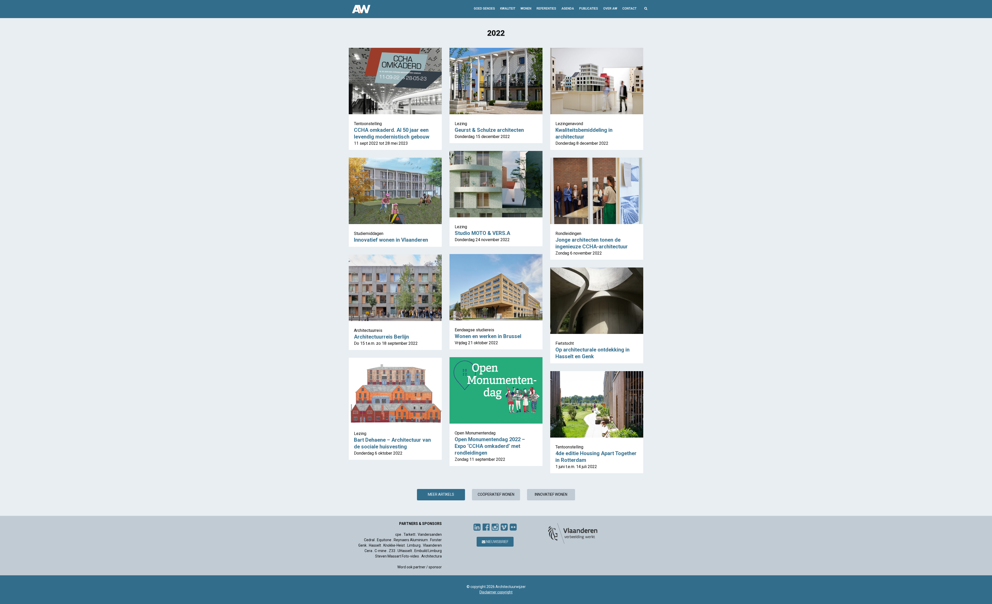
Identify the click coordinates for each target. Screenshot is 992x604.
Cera (368, 551)
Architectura (431, 556)
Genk (362, 545)
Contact (629, 8)
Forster (436, 540)
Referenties (546, 8)
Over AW (610, 8)
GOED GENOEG (484, 8)
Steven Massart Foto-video (397, 556)
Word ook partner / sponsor (419, 567)
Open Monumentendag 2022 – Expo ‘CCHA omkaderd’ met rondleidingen (490, 446)
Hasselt (375, 545)
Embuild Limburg (428, 551)
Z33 (392, 551)
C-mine (380, 551)
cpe (398, 534)
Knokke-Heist (394, 545)
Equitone (384, 540)
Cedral (369, 540)
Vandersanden (430, 534)
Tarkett (409, 534)
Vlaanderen (432, 545)
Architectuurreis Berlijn (381, 337)
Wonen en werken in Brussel (488, 336)
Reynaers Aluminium (411, 540)
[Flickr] (513, 527)
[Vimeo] (504, 527)
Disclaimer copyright (496, 592)
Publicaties (588, 8)
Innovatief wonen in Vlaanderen (391, 240)
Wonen (526, 8)
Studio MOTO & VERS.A (482, 233)
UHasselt (405, 551)
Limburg (414, 545)
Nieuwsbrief (496, 542)
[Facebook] (486, 527)
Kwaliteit (507, 8)
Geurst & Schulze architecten (489, 130)
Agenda (567, 8)
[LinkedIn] (477, 527)
